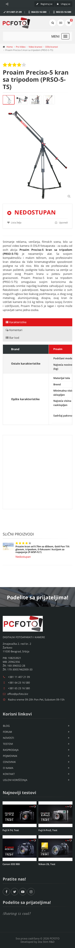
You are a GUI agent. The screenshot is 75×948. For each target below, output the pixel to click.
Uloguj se (65, 3)
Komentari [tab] (15, 330)
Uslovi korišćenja (15, 780)
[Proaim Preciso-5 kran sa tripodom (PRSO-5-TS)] (8, 99)
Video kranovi (35, 46)
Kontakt (9, 774)
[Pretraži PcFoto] (52, 22)
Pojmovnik (10, 756)
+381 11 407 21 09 (19, 677)
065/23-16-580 (63, 11)
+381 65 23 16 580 (19, 688)
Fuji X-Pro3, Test (47, 830)
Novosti (8, 738)
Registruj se (46, 3)
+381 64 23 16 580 (19, 682)
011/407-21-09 (14, 11)
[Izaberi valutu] (60, 22)
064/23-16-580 (38, 11)
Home (10, 46)
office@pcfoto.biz (17, 694)
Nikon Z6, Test (46, 864)
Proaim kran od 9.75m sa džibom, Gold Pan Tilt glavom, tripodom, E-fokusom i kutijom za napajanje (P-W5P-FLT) (42, 549)
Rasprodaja (11, 750)
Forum (7, 732)
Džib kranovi (51, 46)
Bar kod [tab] (14, 337)
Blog (6, 726)
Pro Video (20, 46)
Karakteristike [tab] (17, 322)
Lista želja (15, 222)
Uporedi (63, 222)
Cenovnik (9, 762)
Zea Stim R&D (46, 941)
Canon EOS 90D (11, 864)
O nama (8, 768)
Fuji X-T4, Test (11, 830)
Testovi (8, 744)
